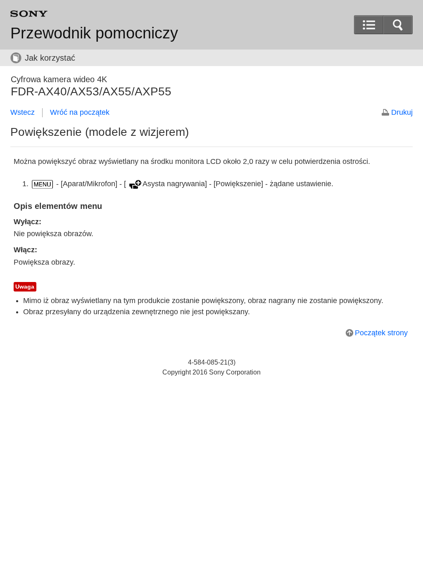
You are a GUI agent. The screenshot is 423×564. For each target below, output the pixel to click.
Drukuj (402, 112)
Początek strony (381, 333)
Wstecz (22, 112)
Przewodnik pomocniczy (94, 33)
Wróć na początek (79, 112)
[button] (397, 25)
